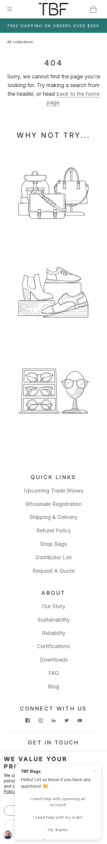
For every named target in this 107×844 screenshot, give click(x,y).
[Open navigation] (13, 9)
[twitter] (66, 720)
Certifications (53, 646)
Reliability (53, 633)
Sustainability (53, 620)
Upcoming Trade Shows (53, 490)
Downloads (54, 659)
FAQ (53, 673)
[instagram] (40, 720)
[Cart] (93, 9)
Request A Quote (53, 571)
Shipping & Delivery (53, 517)
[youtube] (79, 720)
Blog (53, 686)
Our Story (53, 606)
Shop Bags (53, 544)
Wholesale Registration (53, 504)
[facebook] (27, 720)
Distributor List (53, 557)
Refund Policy (53, 530)
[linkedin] (53, 720)
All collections (20, 41)
